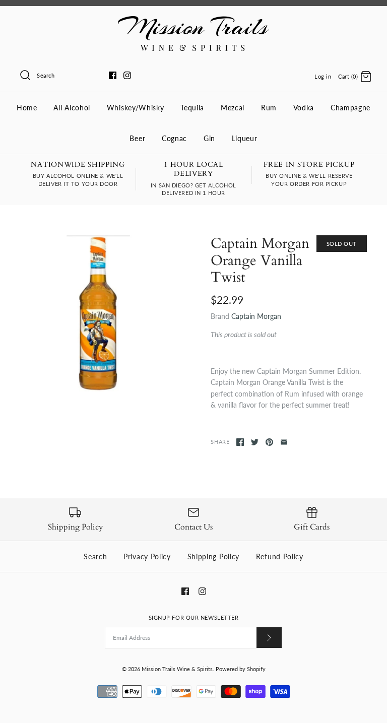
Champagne (350, 107)
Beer (137, 138)
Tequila (192, 107)
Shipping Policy (213, 556)
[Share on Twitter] (255, 442)
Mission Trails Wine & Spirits (177, 669)
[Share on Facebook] (240, 442)
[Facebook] (112, 75)
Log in (322, 76)
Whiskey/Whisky (135, 107)
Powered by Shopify (241, 669)
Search (95, 556)
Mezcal (232, 107)
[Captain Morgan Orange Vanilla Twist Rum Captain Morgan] (98, 313)
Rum (269, 107)
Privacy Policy (147, 556)
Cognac (174, 138)
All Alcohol (71, 107)
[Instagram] (127, 75)
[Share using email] (284, 442)
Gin (209, 138)
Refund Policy (279, 556)
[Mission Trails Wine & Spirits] (193, 21)
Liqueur (244, 138)
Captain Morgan (256, 316)
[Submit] (269, 637)
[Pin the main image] (269, 442)
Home (27, 107)
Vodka (303, 107)
